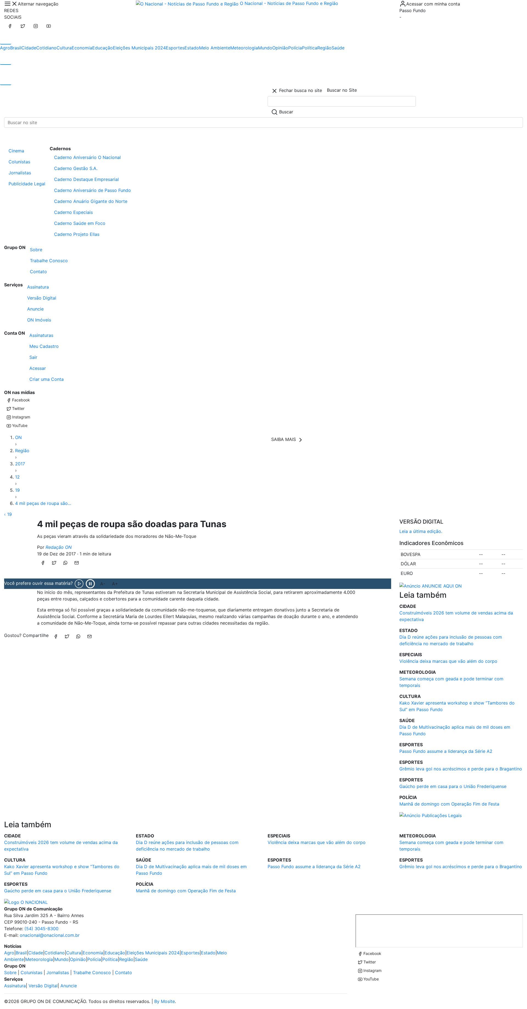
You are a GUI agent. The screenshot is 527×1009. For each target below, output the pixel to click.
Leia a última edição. (420, 531)
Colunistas (19, 161)
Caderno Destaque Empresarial (86, 179)
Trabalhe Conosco (49, 260)
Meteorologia (244, 48)
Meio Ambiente (214, 48)
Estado (191, 48)
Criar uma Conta (46, 379)
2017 (20, 463)
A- (102, 583)
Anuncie (35, 309)
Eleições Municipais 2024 (139, 48)
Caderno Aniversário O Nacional (87, 157)
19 (17, 490)
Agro (5, 48)
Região (324, 48)
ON (18, 437)
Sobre (36, 249)
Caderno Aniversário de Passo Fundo (92, 190)
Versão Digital (41, 298)
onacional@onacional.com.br (50, 935)
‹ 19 (8, 514)
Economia (82, 48)
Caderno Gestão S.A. (75, 168)
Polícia (295, 48)
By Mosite (164, 1001)
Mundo (265, 48)
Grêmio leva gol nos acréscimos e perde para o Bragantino (460, 769)
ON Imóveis (39, 320)
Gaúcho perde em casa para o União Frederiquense (452, 786)
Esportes (175, 48)
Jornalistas (20, 172)
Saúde (338, 48)
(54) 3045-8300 (41, 928)
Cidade (28, 48)
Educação (102, 48)
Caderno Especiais (73, 212)
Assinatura (38, 287)
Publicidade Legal (27, 183)
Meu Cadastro (44, 346)
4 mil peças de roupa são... (43, 503)
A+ (115, 583)
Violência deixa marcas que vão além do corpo (448, 661)
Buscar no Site (342, 90)
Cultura (64, 48)
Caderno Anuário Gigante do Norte (90, 201)
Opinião (280, 48)
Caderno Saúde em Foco (79, 223)
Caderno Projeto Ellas (76, 234)
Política (309, 48)
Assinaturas (41, 335)
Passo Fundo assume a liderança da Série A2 (445, 751)
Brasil (15, 48)
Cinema (16, 150)
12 (17, 477)
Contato (38, 271)
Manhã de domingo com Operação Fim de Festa (449, 804)
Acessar (37, 368)
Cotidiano (46, 48)
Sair (33, 357)
